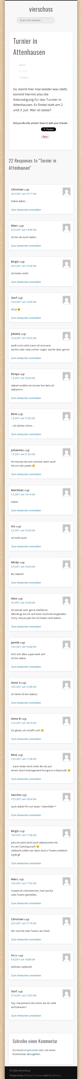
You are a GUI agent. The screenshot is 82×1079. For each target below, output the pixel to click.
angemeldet (31, 1050)
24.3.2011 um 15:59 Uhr (24, 266)
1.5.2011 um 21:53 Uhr (23, 454)
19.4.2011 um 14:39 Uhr (24, 302)
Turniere (23, 77)
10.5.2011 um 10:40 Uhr (24, 646)
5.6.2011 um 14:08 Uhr (23, 959)
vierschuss (41, 8)
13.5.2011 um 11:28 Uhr (24, 759)
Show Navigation (63, 34)
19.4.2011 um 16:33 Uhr (24, 338)
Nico (14, 955)
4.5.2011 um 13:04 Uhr (23, 602)
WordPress (54, 1075)
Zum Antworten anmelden (26, 209)
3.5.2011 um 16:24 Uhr (23, 566)
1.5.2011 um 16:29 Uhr (23, 378)
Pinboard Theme (33, 1075)
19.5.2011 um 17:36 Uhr (24, 835)
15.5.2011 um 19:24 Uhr (24, 799)
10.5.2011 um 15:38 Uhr (24, 686)
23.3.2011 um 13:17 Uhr (24, 193)
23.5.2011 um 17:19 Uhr (24, 923)
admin (22, 65)
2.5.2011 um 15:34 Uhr (23, 530)
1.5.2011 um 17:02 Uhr (23, 418)
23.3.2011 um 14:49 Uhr (24, 229)
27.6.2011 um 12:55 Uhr (24, 995)
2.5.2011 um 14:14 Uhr (23, 494)
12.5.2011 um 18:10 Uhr (24, 723)
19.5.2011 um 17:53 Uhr (24, 883)
